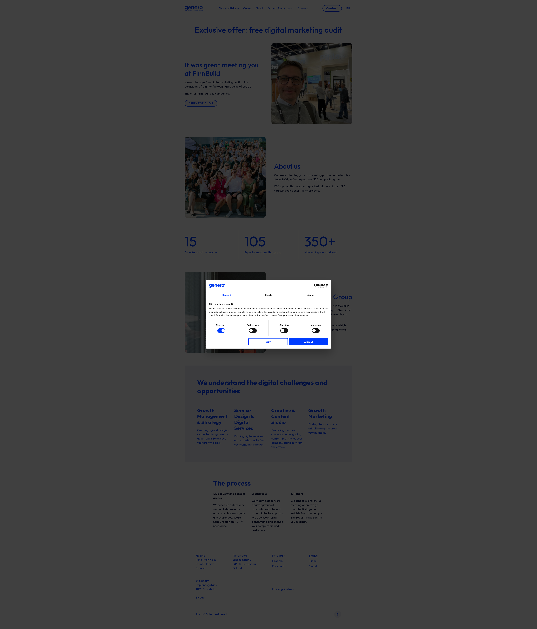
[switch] (253, 330)
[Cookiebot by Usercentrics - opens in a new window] (316, 286)
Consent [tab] (226, 295)
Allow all (308, 342)
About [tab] (310, 295)
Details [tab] (268, 295)
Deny (268, 342)
